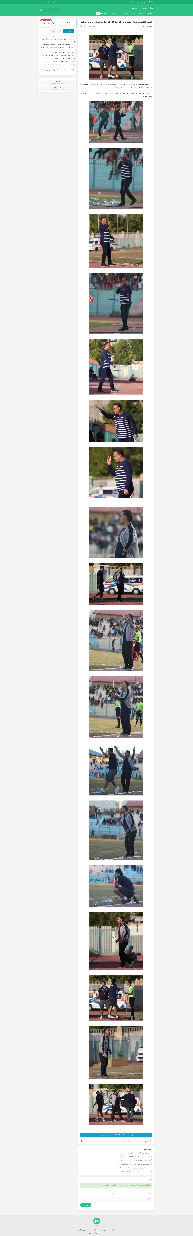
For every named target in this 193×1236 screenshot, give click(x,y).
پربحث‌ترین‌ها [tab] (56, 31)
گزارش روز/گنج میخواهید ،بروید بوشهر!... (60, 52)
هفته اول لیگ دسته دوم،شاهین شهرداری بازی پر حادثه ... (58, 71)
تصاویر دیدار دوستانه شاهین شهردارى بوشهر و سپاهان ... (56, 55)
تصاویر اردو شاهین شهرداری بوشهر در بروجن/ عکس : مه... (58, 66)
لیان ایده (89, 1233)
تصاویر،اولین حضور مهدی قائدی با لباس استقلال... (57, 62)
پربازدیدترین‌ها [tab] (68, 31)
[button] (150, 13)
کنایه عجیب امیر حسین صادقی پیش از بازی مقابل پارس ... (58, 48)
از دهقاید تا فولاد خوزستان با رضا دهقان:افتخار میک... (56, 44)
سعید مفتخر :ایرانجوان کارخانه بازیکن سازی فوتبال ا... (56, 59)
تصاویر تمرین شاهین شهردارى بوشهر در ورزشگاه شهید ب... (58, 40)
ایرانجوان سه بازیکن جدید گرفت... (62, 36)
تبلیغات (137, 2)
